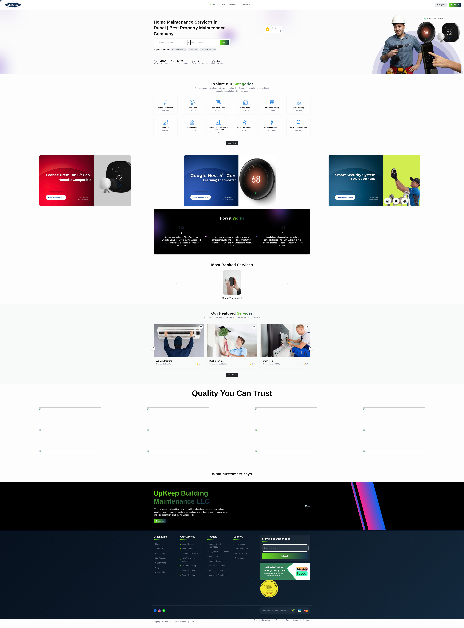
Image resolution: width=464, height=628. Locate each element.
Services (232, 5)
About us (306, 620)
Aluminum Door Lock (217, 575)
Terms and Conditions (263, 620)
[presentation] (153, 348)
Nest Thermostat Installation (189, 559)
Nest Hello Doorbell (216, 566)
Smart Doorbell (188, 570)
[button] (176, 283)
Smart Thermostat (208, 50)
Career (296, 620)
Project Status (241, 553)
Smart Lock (193, 50)
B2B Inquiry (160, 553)
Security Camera (215, 570)
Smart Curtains (188, 575)
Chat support (240, 558)
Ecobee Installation (190, 553)
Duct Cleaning (216, 361)
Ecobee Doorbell (215, 561)
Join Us (456, 5)
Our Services (160, 558)
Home (212, 5)
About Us (221, 5)
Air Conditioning (164, 361)
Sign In (442, 5)
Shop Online (160, 563)
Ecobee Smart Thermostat (214, 545)
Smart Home (269, 361)
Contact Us (246, 5)
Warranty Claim (241, 549)
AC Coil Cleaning (179, 50)
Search (224, 42)
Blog (157, 568)
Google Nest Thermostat (218, 552)
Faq (288, 620)
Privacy (279, 620)
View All (231, 143)
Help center (240, 544)
